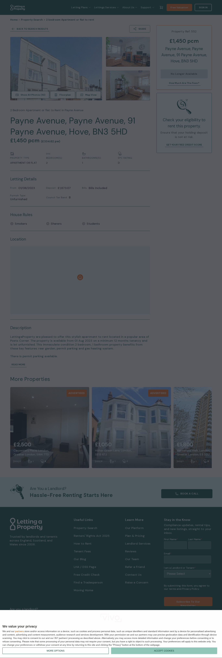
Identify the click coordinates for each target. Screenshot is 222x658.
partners (19, 631)
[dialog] (111, 634)
